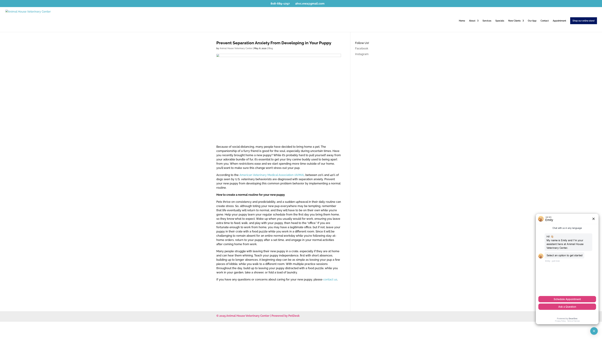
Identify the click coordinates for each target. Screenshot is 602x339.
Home (462, 21)
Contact (545, 21)
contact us (330, 279)
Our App (532, 21)
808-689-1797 (280, 3)
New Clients (514, 21)
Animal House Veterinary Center (236, 48)
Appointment (559, 21)
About (472, 21)
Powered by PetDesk (286, 315)
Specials (499, 21)
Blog (270, 48)
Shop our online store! (584, 20)
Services (487, 21)
